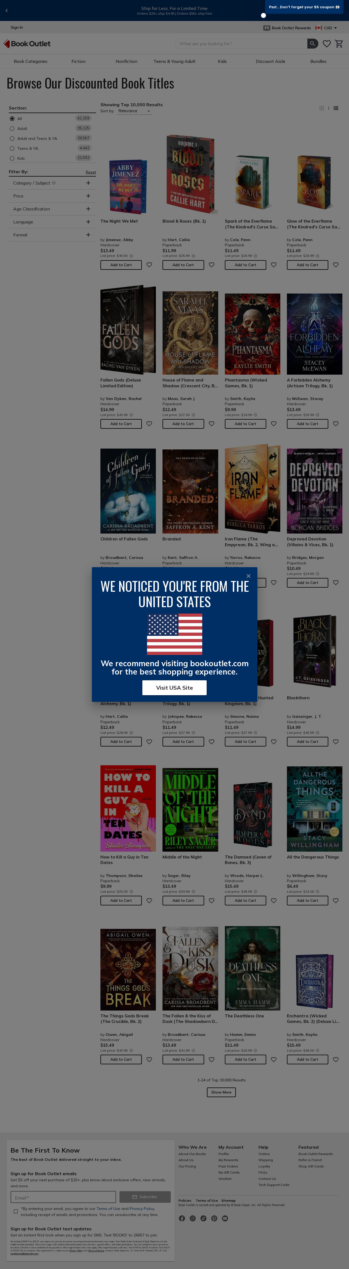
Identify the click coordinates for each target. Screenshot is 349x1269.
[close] (248, 576)
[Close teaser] (263, 15)
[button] (304, 7)
